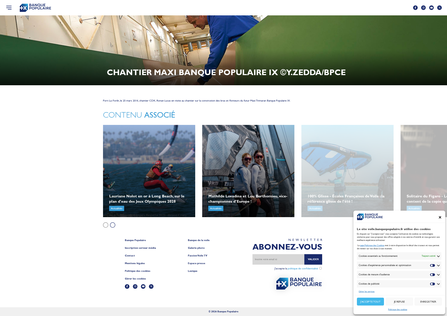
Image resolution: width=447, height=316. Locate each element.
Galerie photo (196, 247)
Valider (313, 259)
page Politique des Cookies (372, 245)
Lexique (192, 271)
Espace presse (196, 263)
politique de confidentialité (303, 268)
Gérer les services (367, 291)
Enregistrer (428, 301)
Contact (130, 255)
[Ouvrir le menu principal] (9, 7)
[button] (440, 217)
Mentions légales (135, 263)
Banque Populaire (135, 240)
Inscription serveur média (140, 247)
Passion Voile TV (197, 255)
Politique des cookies (397, 309)
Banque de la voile (199, 240)
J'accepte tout (370, 301)
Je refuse (399, 301)
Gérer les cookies (135, 278)
